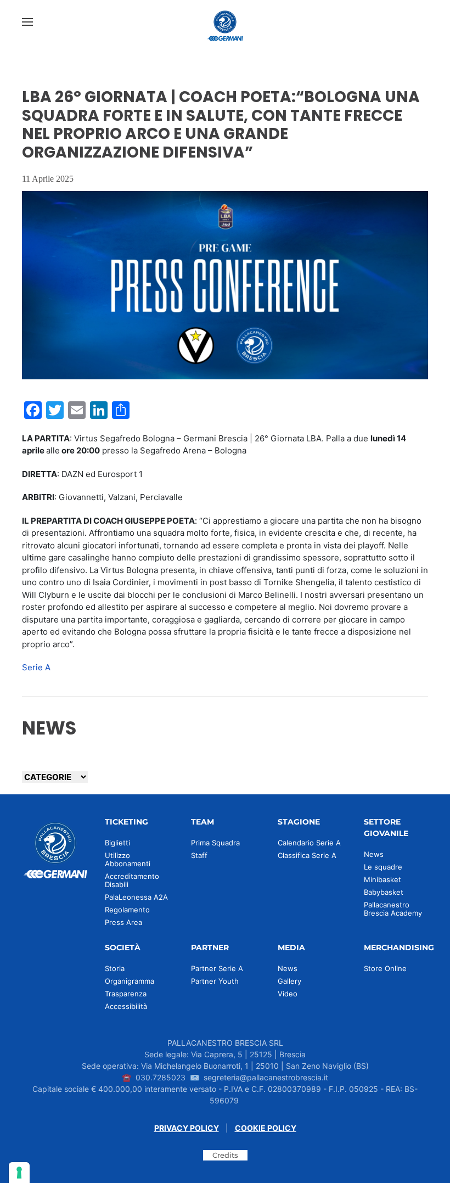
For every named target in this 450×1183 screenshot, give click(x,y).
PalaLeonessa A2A (136, 897)
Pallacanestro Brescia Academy (393, 908)
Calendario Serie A (309, 842)
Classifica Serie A (307, 855)
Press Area (123, 922)
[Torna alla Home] (225, 22)
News (374, 854)
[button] (27, 22)
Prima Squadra (215, 842)
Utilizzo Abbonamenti (127, 859)
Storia (115, 968)
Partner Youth (215, 981)
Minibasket (382, 879)
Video (287, 993)
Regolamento (127, 909)
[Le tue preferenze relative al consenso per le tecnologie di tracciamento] (19, 1172)
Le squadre (383, 866)
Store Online (385, 968)
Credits (225, 1155)
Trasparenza (126, 993)
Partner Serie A (217, 968)
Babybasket (383, 892)
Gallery (289, 981)
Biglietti (117, 842)
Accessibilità (126, 1006)
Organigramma (129, 981)
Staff (199, 855)
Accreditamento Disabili (132, 880)
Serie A (36, 667)
